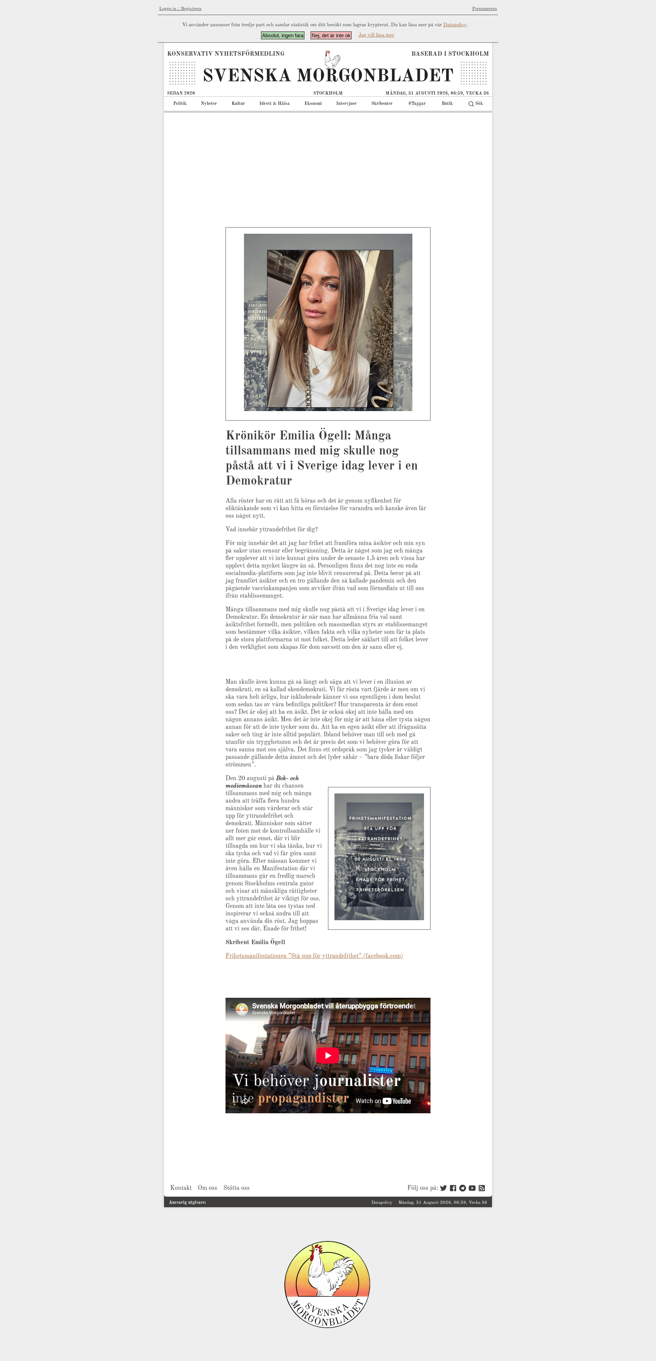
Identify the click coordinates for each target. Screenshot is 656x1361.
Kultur (238, 103)
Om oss (207, 1188)
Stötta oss (236, 1188)
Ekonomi (313, 103)
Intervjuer (346, 103)
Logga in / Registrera (180, 8)
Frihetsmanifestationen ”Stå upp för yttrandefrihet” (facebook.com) (314, 956)
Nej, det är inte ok (331, 35)
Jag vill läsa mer (376, 35)
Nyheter (209, 103)
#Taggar (417, 103)
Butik (447, 103)
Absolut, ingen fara (282, 35)
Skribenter (382, 103)
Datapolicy (455, 25)
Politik (180, 103)
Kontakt (181, 1188)
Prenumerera (484, 8)
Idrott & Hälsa (274, 103)
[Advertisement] (328, 164)
